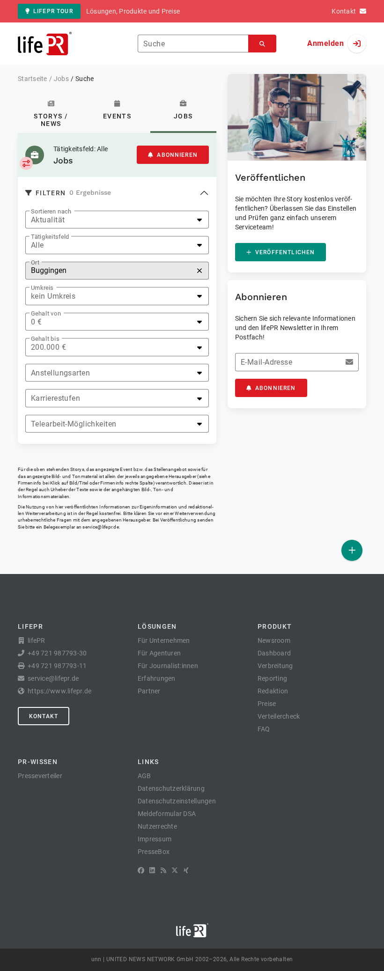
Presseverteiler (40, 776)
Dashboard (274, 653)
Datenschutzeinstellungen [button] (177, 801)
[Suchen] (262, 44)
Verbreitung (275, 665)
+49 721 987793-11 (57, 665)
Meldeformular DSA (167, 813)
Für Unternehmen (164, 640)
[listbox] (117, 220)
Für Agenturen (159, 653)
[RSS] (163, 870)
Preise (267, 703)
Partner (149, 691)
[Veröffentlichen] (351, 550)
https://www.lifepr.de (59, 691)
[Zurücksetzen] (199, 270)
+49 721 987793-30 (57, 653)
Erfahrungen (157, 678)
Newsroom (274, 640)
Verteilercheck (279, 716)
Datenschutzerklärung (171, 788)
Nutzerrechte (157, 826)
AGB (144, 776)
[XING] (186, 870)
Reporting (272, 678)
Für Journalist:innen (168, 665)
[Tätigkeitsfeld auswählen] (26, 163)
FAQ (264, 729)
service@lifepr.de (100, 527)
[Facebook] (141, 870)
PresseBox (154, 851)
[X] (174, 870)
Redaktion (273, 691)
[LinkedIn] (152, 870)
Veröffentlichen (285, 252)
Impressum (154, 839)
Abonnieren (177, 155)
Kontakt (43, 716)
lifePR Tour (53, 11)
